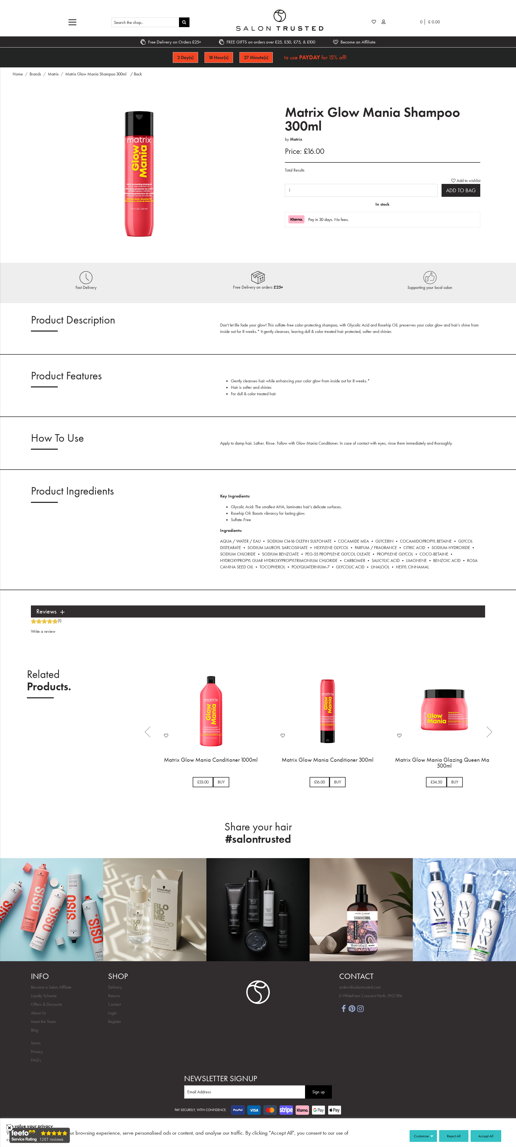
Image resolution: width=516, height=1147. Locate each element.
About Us (38, 1013)
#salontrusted (258, 839)
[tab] (258, 611)
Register (114, 1021)
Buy (221, 782)
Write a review (43, 631)
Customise (421, 1136)
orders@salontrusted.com (360, 987)
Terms (36, 1043)
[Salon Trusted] (279, 20)
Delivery (115, 987)
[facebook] (343, 1008)
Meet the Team (43, 1021)
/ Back (136, 74)
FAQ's (36, 1060)
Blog (34, 1030)
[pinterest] (352, 1008)
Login (112, 1013)
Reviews (46, 611)
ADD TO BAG (461, 190)
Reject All (454, 1136)
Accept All (485, 1136)
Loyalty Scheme (44, 996)
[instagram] (360, 1008)
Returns (114, 996)
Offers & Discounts (46, 1004)
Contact (114, 1004)
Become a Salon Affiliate (51, 987)
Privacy (37, 1051)
